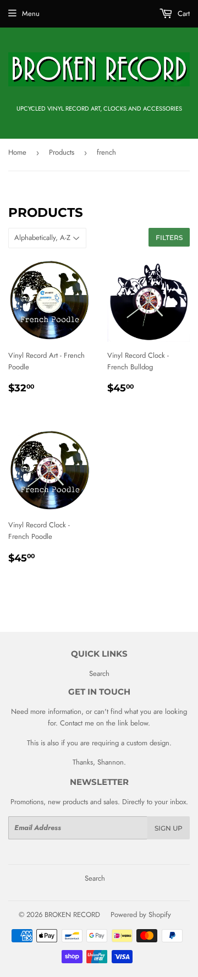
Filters (169, 237)
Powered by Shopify (141, 914)
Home (17, 152)
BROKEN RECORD (72, 914)
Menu (31, 13)
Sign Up (169, 828)
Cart (182, 13)
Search (99, 673)
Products (61, 152)
